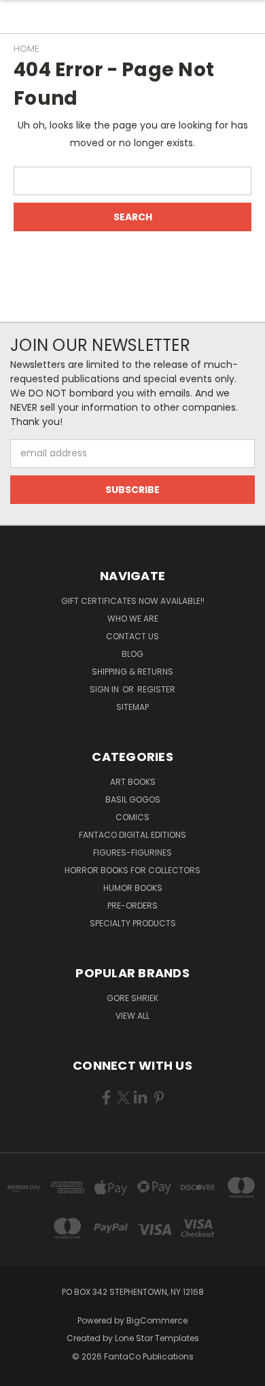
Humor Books (132, 888)
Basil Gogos (132, 799)
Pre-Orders (132, 905)
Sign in (105, 689)
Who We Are (132, 618)
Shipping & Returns (132, 671)
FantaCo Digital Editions (132, 835)
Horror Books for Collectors (132, 870)
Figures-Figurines (132, 852)
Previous (21, 1372)
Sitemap (132, 707)
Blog (132, 654)
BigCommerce (157, 1320)
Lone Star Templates (157, 1338)
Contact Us (132, 636)
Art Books (133, 782)
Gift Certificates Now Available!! (133, 601)
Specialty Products (133, 923)
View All (132, 1015)
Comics (132, 817)
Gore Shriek (132, 998)
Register (156, 689)
